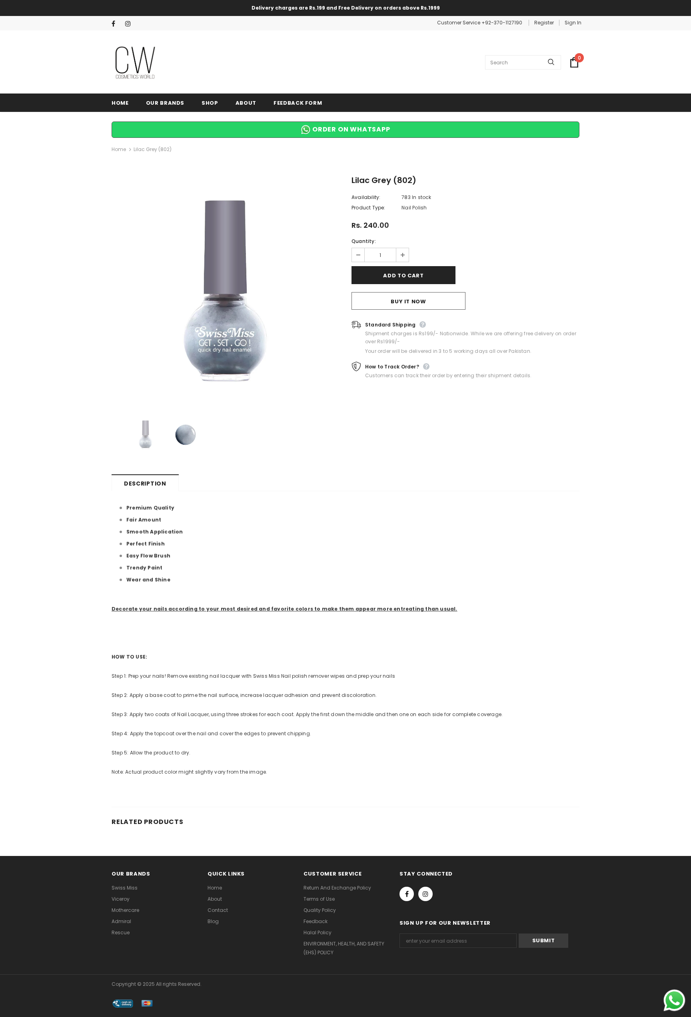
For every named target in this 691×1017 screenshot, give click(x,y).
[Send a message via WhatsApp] (674, 1000)
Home (119, 149)
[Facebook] (117, 24)
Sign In (573, 22)
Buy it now (408, 301)
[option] (226, 291)
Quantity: (363, 241)
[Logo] (136, 62)
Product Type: (368, 207)
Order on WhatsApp (350, 129)
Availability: (366, 197)
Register (544, 22)
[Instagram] (130, 24)
